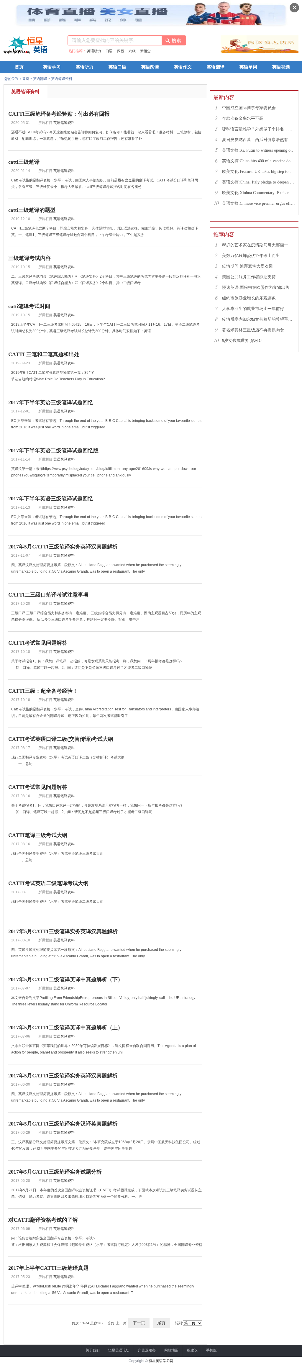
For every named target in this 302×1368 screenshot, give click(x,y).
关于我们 (93, 1350)
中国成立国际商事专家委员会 (249, 108)
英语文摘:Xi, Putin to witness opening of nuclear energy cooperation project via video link (258, 150)
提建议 (192, 1350)
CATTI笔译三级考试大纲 (37, 835)
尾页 (161, 1323)
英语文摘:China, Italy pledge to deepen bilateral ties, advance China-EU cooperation (258, 182)
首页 (19, 67)
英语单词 (248, 67)
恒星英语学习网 (161, 1361)
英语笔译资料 (61, 79)
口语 (109, 51)
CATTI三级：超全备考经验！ (43, 691)
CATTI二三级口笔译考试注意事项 (48, 595)
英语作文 (183, 67)
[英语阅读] (285, 52)
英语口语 (117, 67)
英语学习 (52, 67)
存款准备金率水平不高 (242, 118)
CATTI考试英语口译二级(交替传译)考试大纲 (60, 739)
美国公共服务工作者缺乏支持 (249, 277)
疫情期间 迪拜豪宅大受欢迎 (247, 266)
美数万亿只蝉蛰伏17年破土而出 (251, 255)
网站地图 (171, 1350)
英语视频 (281, 67)
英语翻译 (215, 67)
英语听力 (94, 51)
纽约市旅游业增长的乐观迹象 (249, 298)
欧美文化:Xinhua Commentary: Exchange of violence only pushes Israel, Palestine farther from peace (258, 193)
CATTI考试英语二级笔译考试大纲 (48, 883)
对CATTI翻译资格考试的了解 (43, 1220)
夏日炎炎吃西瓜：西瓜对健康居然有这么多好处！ (258, 139)
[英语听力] (234, 52)
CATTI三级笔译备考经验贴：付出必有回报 (59, 114)
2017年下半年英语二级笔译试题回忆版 (53, 450)
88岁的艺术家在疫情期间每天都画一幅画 (258, 245)
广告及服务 (147, 1350)
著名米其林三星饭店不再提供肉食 (253, 330)
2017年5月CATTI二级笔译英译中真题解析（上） (65, 1027)
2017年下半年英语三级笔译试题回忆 (50, 402)
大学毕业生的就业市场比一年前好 (253, 309)
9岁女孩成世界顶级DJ (242, 340)
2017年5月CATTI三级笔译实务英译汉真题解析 (63, 547)
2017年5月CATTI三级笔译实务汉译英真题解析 (63, 1124)
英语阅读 (150, 67)
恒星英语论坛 (118, 1350)
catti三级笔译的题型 (31, 210)
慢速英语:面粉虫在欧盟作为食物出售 (255, 287)
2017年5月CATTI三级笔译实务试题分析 (55, 1172)
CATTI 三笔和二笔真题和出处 (43, 354)
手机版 (211, 1350)
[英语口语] (260, 52)
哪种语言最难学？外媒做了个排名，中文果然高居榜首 (258, 129)
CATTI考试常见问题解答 (37, 643)
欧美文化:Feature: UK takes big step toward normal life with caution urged (258, 171)
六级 (132, 51)
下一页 (139, 1323)
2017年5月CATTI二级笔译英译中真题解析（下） (65, 979)
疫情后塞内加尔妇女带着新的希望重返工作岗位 (258, 319)
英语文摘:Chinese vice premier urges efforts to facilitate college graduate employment (258, 203)
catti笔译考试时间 (29, 306)
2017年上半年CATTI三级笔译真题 (48, 1268)
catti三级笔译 (24, 162)
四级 (120, 51)
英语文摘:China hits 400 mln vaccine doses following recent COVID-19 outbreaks (258, 161)
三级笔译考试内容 (29, 258)
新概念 (145, 51)
